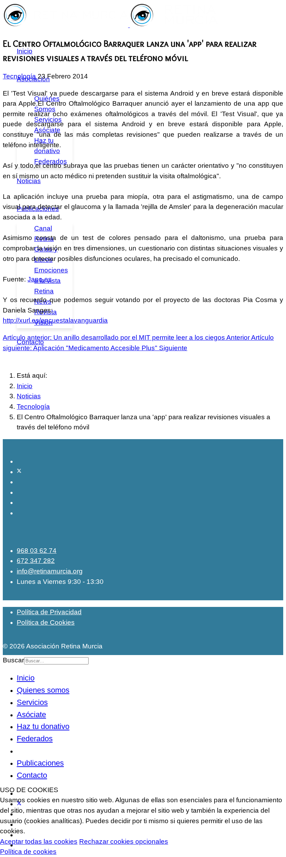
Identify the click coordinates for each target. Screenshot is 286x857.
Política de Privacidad (49, 612)
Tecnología (19, 76)
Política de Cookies (46, 622)
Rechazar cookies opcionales (123, 841)
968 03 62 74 (37, 550)
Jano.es (40, 279)
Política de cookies (28, 851)
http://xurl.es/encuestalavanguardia (55, 320)
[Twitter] (19, 471)
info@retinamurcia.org (50, 571)
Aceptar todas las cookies (38, 841)
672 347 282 (36, 560)
